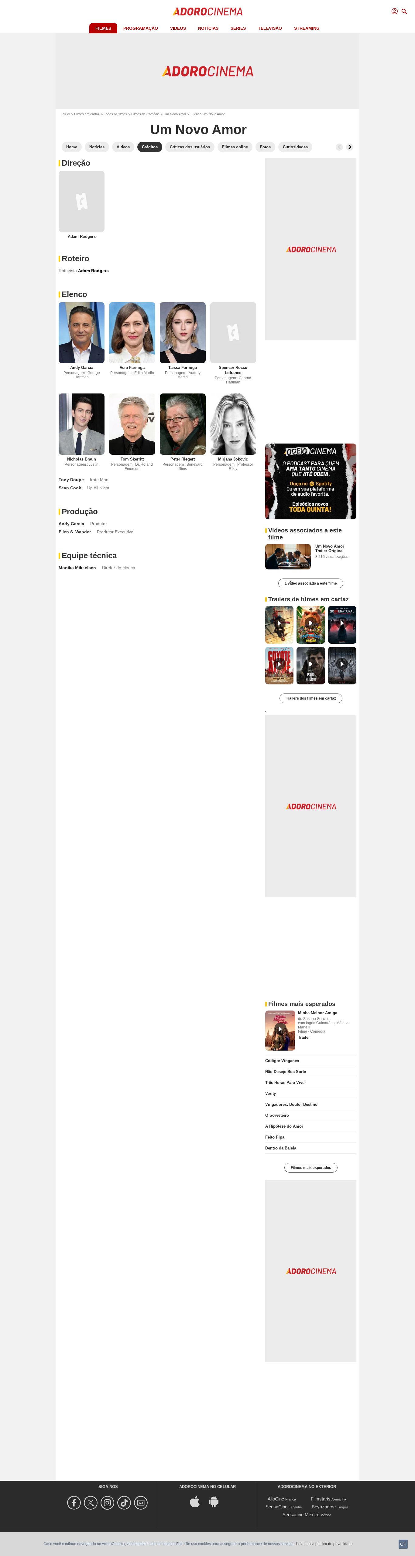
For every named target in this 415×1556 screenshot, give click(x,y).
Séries (238, 28)
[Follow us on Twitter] (91, 1503)
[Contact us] (141, 1503)
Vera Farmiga (132, 367)
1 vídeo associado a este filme (311, 583)
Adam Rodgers (82, 236)
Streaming (307, 28)
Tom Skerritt (132, 459)
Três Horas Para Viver (285, 1082)
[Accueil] (207, 11)
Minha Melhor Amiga (317, 1013)
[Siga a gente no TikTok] (125, 1503)
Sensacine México (301, 1514)
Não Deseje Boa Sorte (285, 1071)
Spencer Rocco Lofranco (233, 370)
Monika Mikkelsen (77, 567)
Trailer (304, 1037)
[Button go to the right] (349, 147)
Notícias (208, 28)
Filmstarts (321, 1498)
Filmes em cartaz (87, 114)
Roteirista (68, 270)
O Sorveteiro (277, 1115)
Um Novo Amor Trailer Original (329, 548)
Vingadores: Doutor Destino (291, 1104)
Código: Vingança (282, 1060)
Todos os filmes (115, 114)
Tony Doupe (71, 479)
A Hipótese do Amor (284, 1126)
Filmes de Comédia (145, 114)
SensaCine (276, 1506)
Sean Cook (70, 487)
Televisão (270, 28)
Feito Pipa (274, 1137)
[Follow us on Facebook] (75, 1503)
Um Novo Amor (175, 114)
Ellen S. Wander (75, 531)
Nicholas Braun (81, 459)
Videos (178, 28)
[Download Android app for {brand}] (217, 1501)
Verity (270, 1093)
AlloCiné (276, 1498)
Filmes (103, 28)
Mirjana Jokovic (233, 459)
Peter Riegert (182, 459)
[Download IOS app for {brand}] (198, 1501)
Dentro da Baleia (280, 1148)
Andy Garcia (81, 367)
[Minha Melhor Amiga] (280, 1031)
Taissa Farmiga (182, 367)
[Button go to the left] (339, 147)
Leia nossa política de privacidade (324, 1544)
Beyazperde (324, 1506)
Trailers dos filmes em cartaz (311, 698)
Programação (140, 28)
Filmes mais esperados (311, 1168)
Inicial (66, 114)
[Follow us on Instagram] (108, 1503)
